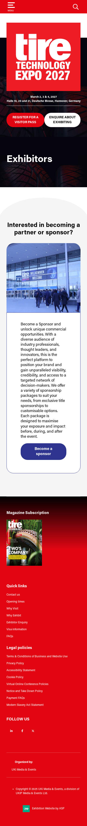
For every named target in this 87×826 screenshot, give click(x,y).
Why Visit (12, 608)
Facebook (22, 731)
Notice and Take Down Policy (24, 691)
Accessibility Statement (20, 670)
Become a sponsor (43, 451)
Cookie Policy (14, 677)
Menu (11, 11)
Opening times (15, 601)
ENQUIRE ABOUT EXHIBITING (62, 120)
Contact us (13, 594)
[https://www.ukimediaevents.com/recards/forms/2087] (24, 565)
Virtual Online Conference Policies (27, 684)
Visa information (16, 629)
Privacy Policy (15, 663)
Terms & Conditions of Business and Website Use (37, 656)
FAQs (9, 636)
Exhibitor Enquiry (17, 622)
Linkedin (11, 731)
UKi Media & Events (24, 769)
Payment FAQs (15, 698)
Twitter (33, 731)
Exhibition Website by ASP (48, 808)
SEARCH (75, 6)
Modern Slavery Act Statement (25, 705)
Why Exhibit (13, 615)
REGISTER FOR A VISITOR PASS (26, 120)
